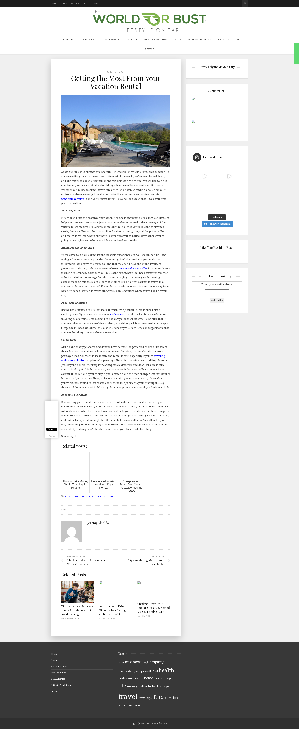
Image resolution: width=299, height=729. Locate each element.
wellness (134, 705)
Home (54, 3)
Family (148, 671)
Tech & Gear (112, 39)
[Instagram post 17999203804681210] (205, 176)
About (63, 3)
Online (143, 686)
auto (121, 662)
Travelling (88, 496)
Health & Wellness (155, 39)
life (122, 685)
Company (155, 661)
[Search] (245, 3)
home (148, 678)
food (155, 671)
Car (144, 662)
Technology (155, 686)
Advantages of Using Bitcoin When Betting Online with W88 (112, 610)
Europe (139, 671)
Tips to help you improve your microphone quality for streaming (77, 610)
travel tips (145, 698)
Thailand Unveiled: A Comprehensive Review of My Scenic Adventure (153, 607)
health (166, 670)
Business (133, 661)
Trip (158, 696)
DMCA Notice (58, 678)
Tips (67, 496)
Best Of (149, 49)
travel (76, 496)
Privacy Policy (58, 672)
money (132, 686)
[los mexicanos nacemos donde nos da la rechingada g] (229, 200)
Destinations (68, 39)
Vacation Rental (106, 496)
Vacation (171, 698)
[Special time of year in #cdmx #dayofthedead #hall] (205, 200)
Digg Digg (52, 436)
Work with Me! (79, 3)
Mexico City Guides (199, 39)
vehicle (123, 705)
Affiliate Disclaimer (61, 685)
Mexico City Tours (228, 39)
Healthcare (125, 678)
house (159, 678)
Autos (177, 39)
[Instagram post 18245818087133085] (229, 176)
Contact (95, 3)
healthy (138, 678)
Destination (126, 671)
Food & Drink (90, 39)
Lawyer (168, 678)
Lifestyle (131, 39)
